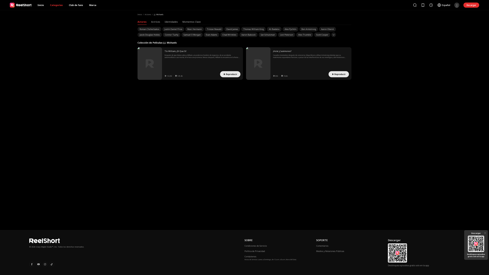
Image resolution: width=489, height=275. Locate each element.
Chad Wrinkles (229, 34)
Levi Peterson (286, 34)
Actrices (155, 21)
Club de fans (76, 5)
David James (232, 29)
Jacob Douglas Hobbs (150, 34)
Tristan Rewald (214, 29)
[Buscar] (415, 5)
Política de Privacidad (254, 251)
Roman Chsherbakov (149, 29)
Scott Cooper (322, 34)
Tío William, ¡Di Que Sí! (175, 51)
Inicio (41, 5)
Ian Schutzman (268, 34)
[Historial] (431, 5)
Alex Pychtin (290, 29)
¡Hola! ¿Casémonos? (282, 51)
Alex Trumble (304, 34)
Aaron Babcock (248, 34)
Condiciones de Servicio (255, 245)
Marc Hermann (194, 29)
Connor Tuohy (171, 34)
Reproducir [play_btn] (231, 74)
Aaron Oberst (327, 29)
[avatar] (456, 5)
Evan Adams (211, 34)
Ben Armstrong (308, 29)
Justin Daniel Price (173, 29)
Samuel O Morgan (192, 34)
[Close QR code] (485, 233)
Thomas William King (253, 29)
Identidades (171, 21)
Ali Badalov (274, 29)
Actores (148, 14)
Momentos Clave (191, 21)
